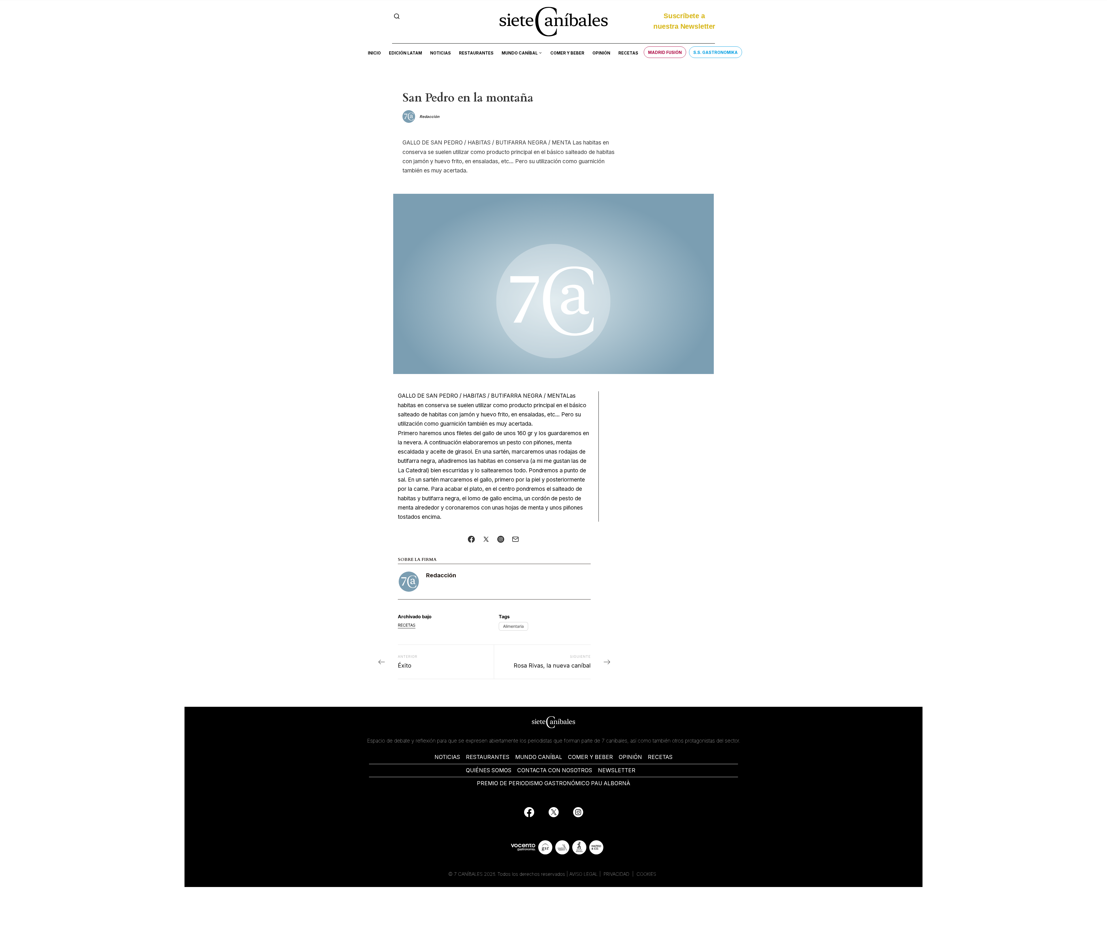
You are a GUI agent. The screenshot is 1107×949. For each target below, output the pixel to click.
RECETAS (660, 757)
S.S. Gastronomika (715, 52)
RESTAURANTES (487, 757)
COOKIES (646, 874)
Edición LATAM (405, 52)
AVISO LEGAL (583, 874)
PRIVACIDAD (617, 874)
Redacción (441, 575)
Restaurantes (476, 52)
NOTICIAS (447, 757)
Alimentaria (513, 626)
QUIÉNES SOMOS (488, 770)
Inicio (374, 52)
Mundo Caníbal (520, 52)
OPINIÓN (630, 757)
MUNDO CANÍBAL (538, 757)
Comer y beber (567, 52)
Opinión (601, 52)
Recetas (628, 52)
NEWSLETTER (616, 770)
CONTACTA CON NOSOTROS (554, 770)
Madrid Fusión (665, 52)
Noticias (440, 52)
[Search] (397, 16)
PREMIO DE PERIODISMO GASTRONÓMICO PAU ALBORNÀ (553, 783)
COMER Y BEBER (590, 757)
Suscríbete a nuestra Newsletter (684, 18)
